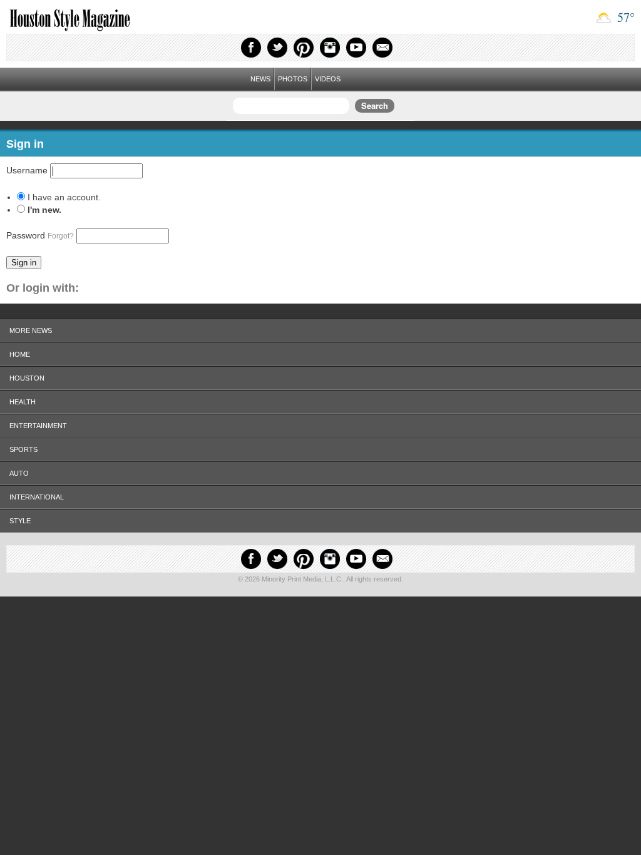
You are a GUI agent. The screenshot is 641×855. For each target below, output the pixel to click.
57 (624, 17)
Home (19, 354)
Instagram (330, 48)
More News (30, 330)
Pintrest (304, 48)
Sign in (23, 262)
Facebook (251, 48)
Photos (292, 79)
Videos (328, 79)
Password (40, 235)
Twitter (277, 48)
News (260, 79)
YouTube (356, 48)
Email (382, 48)
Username (27, 170)
